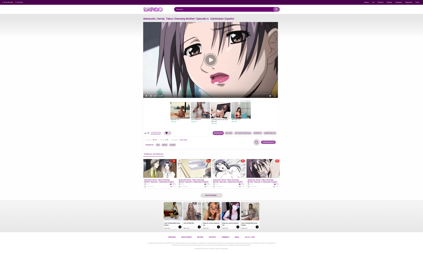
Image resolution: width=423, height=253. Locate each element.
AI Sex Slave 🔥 (8, 2)
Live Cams (20, 2)
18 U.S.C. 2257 (250, 237)
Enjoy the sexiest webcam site (211, 224)
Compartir (257, 133)
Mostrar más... (211, 195)
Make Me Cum (175, 119)
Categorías (398, 2)
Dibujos (164, 145)
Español (172, 145)
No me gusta (148, 133)
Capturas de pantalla (243, 133)
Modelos (389, 2)
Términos (225, 237)
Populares (381, 2)
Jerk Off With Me (196, 119)
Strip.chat (173, 121)
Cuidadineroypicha (268, 142)
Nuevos (366, 2)
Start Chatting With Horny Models (172, 224)
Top (373, 2)
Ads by (245, 100)
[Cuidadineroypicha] (256, 142)
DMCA (237, 237)
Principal (172, 237)
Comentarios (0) (270, 133)
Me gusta (145, 133)
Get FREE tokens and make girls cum (220, 120)
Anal (158, 145)
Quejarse (228, 133)
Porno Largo (205, 248)
